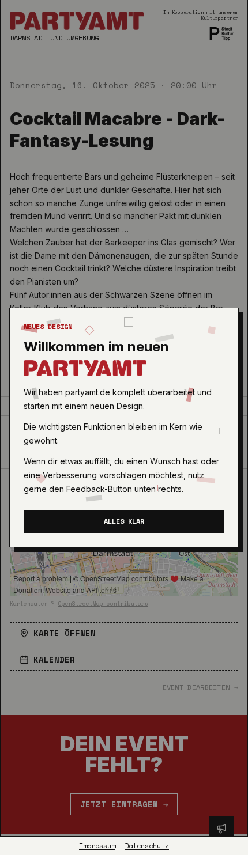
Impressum (97, 845)
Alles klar (124, 521)
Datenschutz (147, 845)
